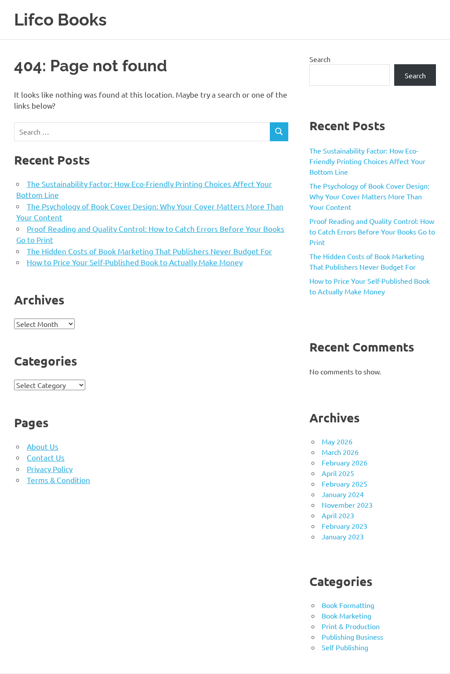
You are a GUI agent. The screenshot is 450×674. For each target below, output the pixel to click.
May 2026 (337, 441)
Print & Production (351, 626)
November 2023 (347, 504)
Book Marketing (346, 615)
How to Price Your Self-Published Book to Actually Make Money (135, 262)
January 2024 (343, 494)
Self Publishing (345, 647)
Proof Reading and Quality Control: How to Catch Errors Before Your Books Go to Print (372, 231)
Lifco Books (60, 19)
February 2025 (344, 483)
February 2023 (344, 525)
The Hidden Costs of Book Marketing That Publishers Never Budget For (149, 251)
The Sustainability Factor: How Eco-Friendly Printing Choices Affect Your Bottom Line (367, 161)
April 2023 (338, 515)
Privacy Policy (50, 468)
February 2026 (344, 462)
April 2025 (338, 473)
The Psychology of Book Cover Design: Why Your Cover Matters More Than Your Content (369, 196)
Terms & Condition (58, 479)
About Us (42, 446)
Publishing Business (352, 636)
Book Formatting (348, 605)
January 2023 (343, 536)
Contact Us (46, 457)
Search (319, 59)
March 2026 (340, 451)
